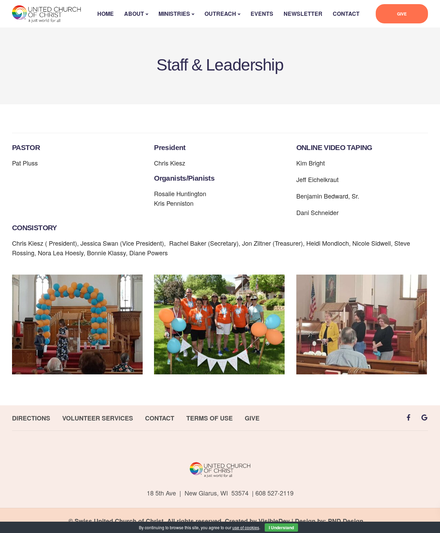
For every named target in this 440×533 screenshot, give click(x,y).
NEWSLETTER (303, 14)
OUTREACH (220, 14)
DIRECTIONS (31, 418)
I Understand (281, 527)
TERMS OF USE (209, 418)
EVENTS (262, 14)
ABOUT (134, 14)
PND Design (345, 520)
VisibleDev (274, 520)
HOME (105, 14)
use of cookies (245, 527)
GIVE (402, 14)
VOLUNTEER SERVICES (97, 418)
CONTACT (346, 14)
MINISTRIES (174, 14)
